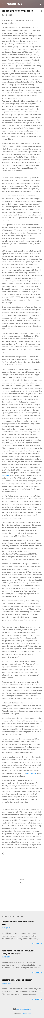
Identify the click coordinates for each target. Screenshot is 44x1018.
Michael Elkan (27, 1013)
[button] (40, 11)
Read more (37, 944)
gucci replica (31, 773)
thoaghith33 (14, 3)
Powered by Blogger (23, 1009)
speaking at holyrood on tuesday (17, 980)
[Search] (40, 4)
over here (5, 475)
